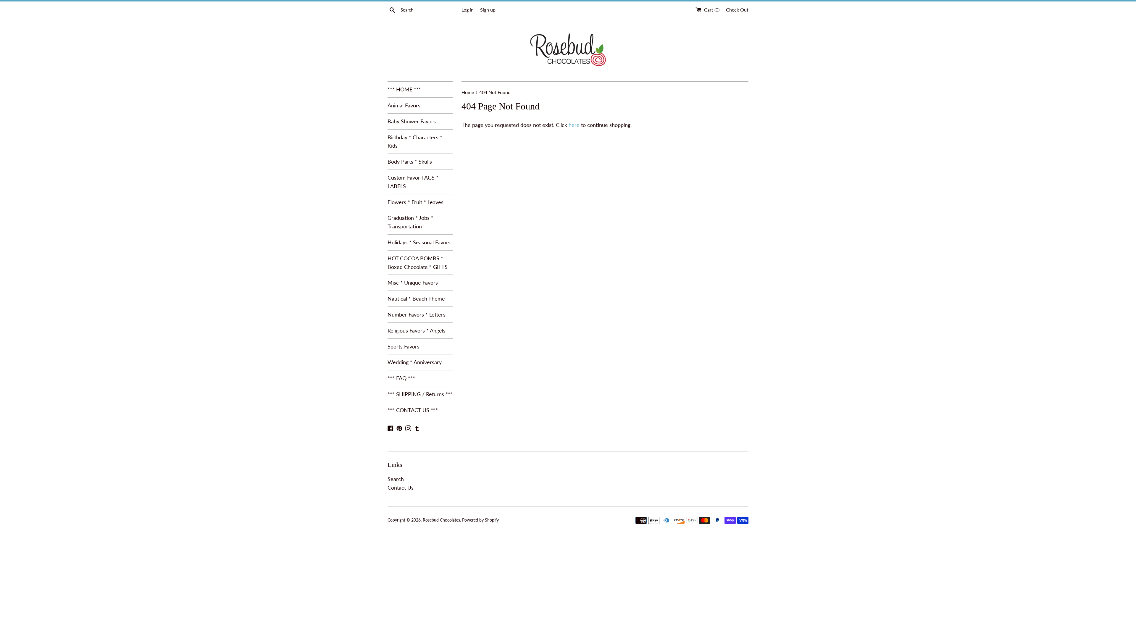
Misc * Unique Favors (413, 282)
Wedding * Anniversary (415, 362)
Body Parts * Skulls (410, 161)
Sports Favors (403, 346)
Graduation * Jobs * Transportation (410, 222)
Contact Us (401, 487)
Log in (468, 9)
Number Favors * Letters (417, 314)
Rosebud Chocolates (441, 519)
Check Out (737, 9)
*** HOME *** (404, 89)
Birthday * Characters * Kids (415, 141)
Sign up (488, 9)
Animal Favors (404, 105)
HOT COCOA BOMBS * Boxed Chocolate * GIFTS (418, 262)
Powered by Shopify (480, 519)
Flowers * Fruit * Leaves (415, 202)
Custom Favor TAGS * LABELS (413, 181)
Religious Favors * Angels (417, 330)
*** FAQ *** (401, 378)
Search (396, 479)
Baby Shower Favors (412, 121)
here (574, 125)
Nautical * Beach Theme (416, 298)
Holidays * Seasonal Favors (419, 242)
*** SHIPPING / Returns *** (420, 394)
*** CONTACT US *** (413, 410)
